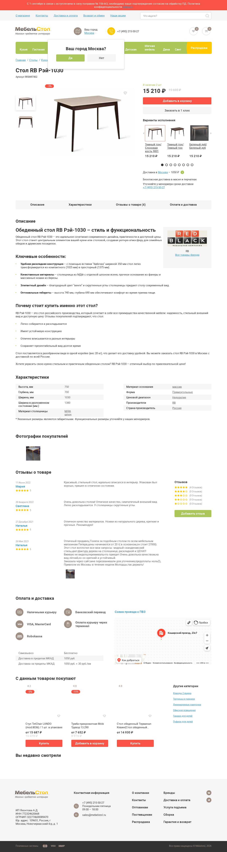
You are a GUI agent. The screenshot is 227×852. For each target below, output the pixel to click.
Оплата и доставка (183, 204)
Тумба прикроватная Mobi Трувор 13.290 (87, 725)
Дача (166, 49)
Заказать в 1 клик (177, 110)
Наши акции (118, 15)
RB (174, 402)
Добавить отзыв (193, 513)
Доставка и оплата (66, 15)
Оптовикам (140, 807)
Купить (44, 743)
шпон (68, 414)
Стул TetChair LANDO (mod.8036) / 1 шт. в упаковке (44, 725)
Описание (37, 204)
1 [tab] (162, 165)
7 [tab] (188, 165)
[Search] (207, 15)
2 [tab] (166, 165)
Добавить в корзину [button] (89, 743)
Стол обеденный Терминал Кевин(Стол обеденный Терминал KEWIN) (134, 725)
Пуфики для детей (183, 721)
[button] (143, 133)
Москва (89, 33)
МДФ (68, 411)
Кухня (23, 49)
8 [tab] (192, 165)
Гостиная (38, 49)
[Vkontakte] (208, 792)
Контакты (42, 15)
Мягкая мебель (150, 47)
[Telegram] (208, 800)
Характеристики (80, 204)
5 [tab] (179, 165)
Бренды (169, 793)
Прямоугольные (182, 392)
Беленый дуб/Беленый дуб (198, 146)
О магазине (23, 15)
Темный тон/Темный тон (175, 146)
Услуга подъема (175, 807)
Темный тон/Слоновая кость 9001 (153, 148)
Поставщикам (142, 814)
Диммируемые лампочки (187, 704)
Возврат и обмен (94, 15)
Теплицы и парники (184, 698)
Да (70, 58)
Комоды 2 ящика (182, 693)
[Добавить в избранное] (125, 93)
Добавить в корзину (177, 101)
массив (177, 386)
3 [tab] (171, 165)
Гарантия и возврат (177, 822)
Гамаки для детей (182, 715)
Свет (178, 49)
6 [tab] (183, 165)
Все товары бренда (187, 255)
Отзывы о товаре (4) (131, 204)
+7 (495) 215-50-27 (128, 31)
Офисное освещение (184, 710)
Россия (176, 408)
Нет (101, 58)
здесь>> (128, 7)
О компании (140, 793)
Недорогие (179, 397)
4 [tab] (175, 165)
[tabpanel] (155, 143)
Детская (131, 49)
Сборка (169, 814)
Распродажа (199, 48)
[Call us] (111, 31)
